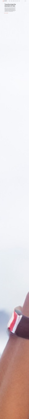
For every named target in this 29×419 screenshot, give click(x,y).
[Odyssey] (5, 1)
